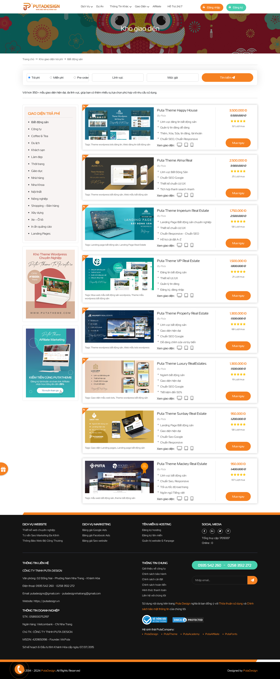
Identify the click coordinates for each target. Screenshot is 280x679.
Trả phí (36, 77)
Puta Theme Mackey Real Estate (182, 464)
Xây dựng (37, 212)
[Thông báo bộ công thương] (154, 620)
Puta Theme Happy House (177, 110)
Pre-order (83, 77)
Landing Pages (40, 233)
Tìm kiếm (226, 77)
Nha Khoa (37, 184)
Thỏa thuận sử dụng (231, 603)
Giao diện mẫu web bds (103, 397)
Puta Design (182, 603)
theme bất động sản (125, 498)
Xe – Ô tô (37, 219)
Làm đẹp (37, 156)
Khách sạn (38, 149)
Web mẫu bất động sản (136, 194)
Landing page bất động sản (105, 245)
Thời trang (37, 163)
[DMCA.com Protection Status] (188, 619)
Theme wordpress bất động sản (107, 194)
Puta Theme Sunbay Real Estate (182, 413)
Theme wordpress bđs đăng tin (106, 144)
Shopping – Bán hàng (45, 205)
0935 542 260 (45, 585)
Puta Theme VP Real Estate (178, 261)
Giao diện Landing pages (103, 448)
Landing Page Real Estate (133, 245)
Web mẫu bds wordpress (136, 347)
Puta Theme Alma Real (174, 160)
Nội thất (36, 191)
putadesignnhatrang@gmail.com (81, 593)
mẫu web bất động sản (102, 498)
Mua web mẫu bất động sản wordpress (110, 295)
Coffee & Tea (39, 136)
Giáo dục (37, 170)
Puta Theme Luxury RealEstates (181, 363)
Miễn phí (58, 77)
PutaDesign (48, 670)
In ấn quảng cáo (41, 226)
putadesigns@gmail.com (45, 593)
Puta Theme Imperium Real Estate (183, 210)
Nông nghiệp (39, 198)
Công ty (36, 129)
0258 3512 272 (65, 585)
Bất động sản (40, 122)
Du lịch (35, 143)
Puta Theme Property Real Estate (183, 313)
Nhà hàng (37, 177)
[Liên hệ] (15, 657)
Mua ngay (238, 142)
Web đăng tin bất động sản (136, 144)
